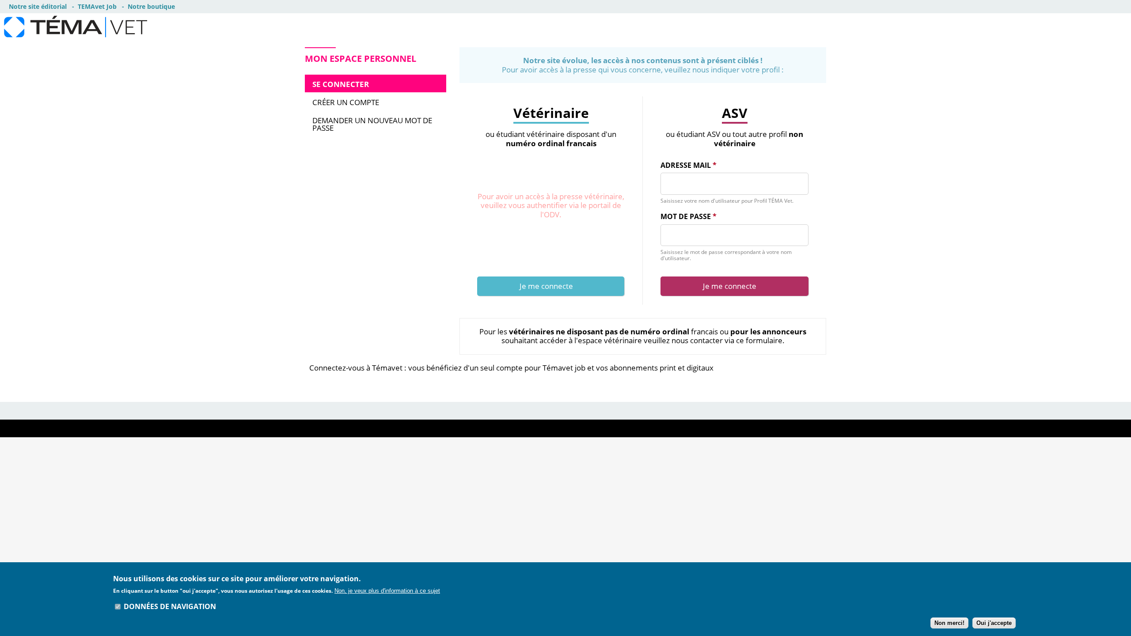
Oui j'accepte (994, 623)
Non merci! (949, 623)
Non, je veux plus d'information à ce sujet (387, 590)
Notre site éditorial (38, 6)
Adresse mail (688, 165)
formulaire (764, 340)
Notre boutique (151, 6)
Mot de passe (688, 216)
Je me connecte (546, 286)
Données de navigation (170, 606)
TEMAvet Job (97, 6)
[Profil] (144, 27)
